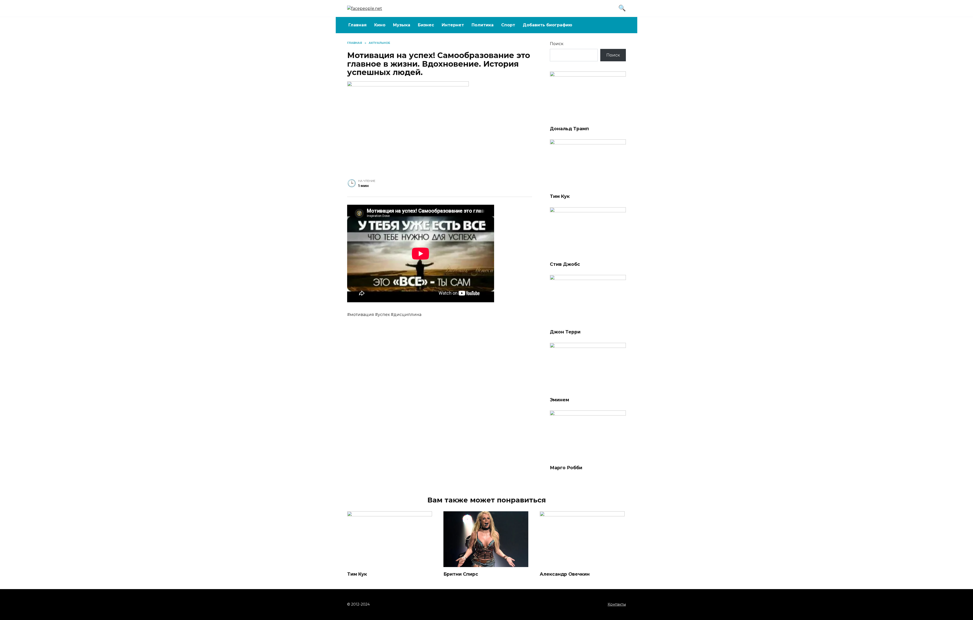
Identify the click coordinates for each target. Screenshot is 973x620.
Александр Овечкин (565, 574)
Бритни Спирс (460, 574)
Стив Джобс (565, 264)
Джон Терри (565, 331)
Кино (379, 25)
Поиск (557, 43)
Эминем (559, 399)
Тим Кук (560, 196)
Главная (357, 25)
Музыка (401, 25)
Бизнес (426, 25)
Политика (483, 25)
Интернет (453, 25)
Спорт (508, 25)
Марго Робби (566, 467)
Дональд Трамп (569, 128)
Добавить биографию (547, 25)
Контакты (617, 604)
